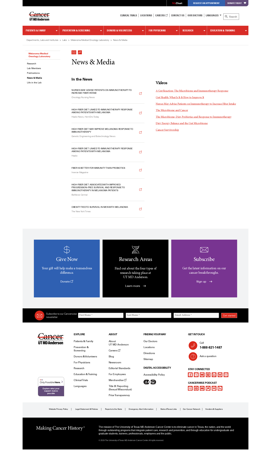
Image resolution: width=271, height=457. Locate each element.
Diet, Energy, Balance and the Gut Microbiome (182, 123)
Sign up (201, 281)
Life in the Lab (34, 82)
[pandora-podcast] (208, 388)
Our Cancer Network (191, 409)
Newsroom (115, 362)
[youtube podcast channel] (202, 388)
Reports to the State (113, 409)
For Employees (117, 374)
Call (211, 345)
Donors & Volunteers (119, 30)
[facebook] (190, 374)
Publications (33, 73)
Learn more (133, 286)
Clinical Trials (128, 15)
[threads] (226, 374)
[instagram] (208, 374)
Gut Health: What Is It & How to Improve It (180, 97)
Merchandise (116, 380)
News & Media (34, 78)
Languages (212, 15)
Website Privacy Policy (58, 409)
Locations (148, 347)
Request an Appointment (206, 3)
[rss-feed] (220, 388)
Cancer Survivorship (167, 130)
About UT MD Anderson (119, 343)
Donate (65, 281)
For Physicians (157, 30)
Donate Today (234, 3)
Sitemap (148, 359)
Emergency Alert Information (141, 409)
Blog (111, 356)
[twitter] (196, 374)
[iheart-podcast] (214, 388)
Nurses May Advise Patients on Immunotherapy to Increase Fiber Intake (196, 104)
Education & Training (222, 30)
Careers (160, 15)
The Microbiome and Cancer (172, 110)
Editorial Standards (119, 368)
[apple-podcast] (190, 388)
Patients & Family (36, 30)
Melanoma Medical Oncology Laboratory (39, 55)
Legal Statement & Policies (86, 409)
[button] (74, 51)
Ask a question (208, 356)
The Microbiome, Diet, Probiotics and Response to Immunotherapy (193, 117)
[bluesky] (220, 374)
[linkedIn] (214, 374)
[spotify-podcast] (196, 388)
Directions (149, 353)
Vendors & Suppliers (214, 409)
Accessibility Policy (154, 374)
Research (188, 30)
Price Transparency (119, 395)
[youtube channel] (202, 374)
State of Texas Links (168, 409)
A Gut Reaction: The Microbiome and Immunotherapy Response (192, 91)
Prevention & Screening (76, 30)
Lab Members (34, 68)
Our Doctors (195, 15)
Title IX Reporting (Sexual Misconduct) (120, 388)
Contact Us (177, 15)
